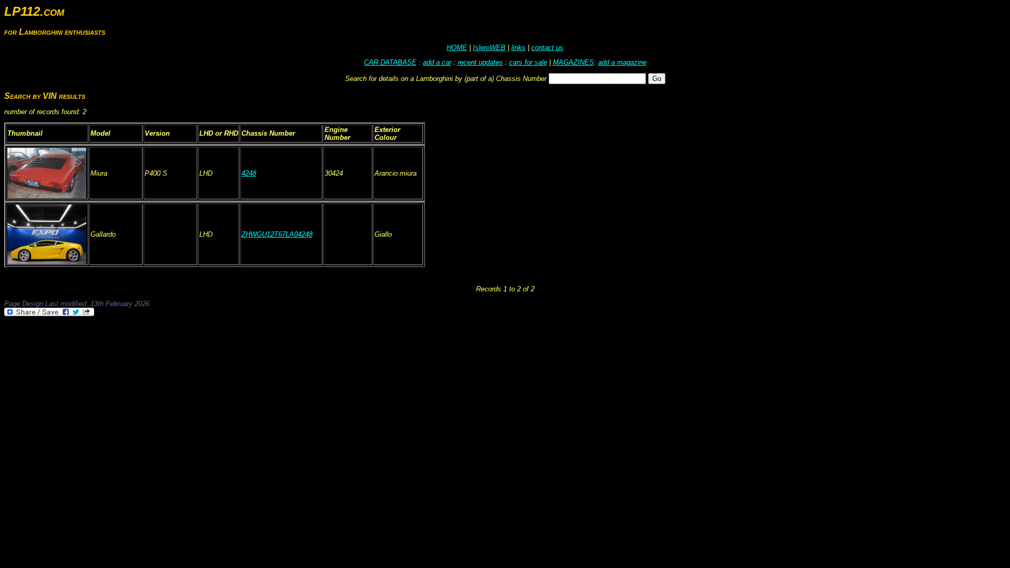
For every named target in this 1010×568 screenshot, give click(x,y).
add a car (437, 62)
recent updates (480, 62)
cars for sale (528, 62)
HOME (457, 48)
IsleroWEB (489, 48)
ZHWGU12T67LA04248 (276, 234)
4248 (248, 173)
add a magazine (622, 62)
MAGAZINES (573, 62)
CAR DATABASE (390, 62)
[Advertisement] (195, 346)
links (518, 48)
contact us (547, 48)
